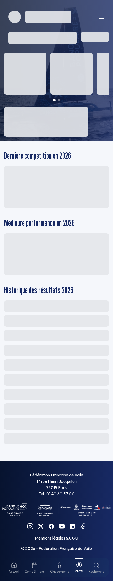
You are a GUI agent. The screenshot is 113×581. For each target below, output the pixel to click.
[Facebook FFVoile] (51, 526)
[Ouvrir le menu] (101, 17)
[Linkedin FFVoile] (72, 526)
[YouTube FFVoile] (62, 526)
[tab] (54, 100)
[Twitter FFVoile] (41, 526)
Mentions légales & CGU (56, 538)
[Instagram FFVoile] (30, 526)
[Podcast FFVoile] (83, 526)
